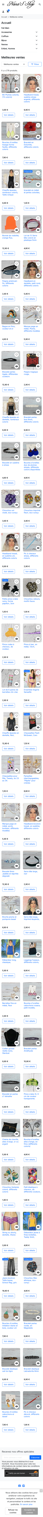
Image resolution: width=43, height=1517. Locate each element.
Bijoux (4, 40)
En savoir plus (26, 1504)
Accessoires (6, 32)
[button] (40, 4)
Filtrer (35, 64)
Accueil (6, 22)
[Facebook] (19, 1485)
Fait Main (5, 28)
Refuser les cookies (13, 1511)
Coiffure (4, 36)
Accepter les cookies (29, 1511)
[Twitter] (23, 1485)
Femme (4, 44)
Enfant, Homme (8, 48)
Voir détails (8, 115)
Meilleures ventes (14, 64)
